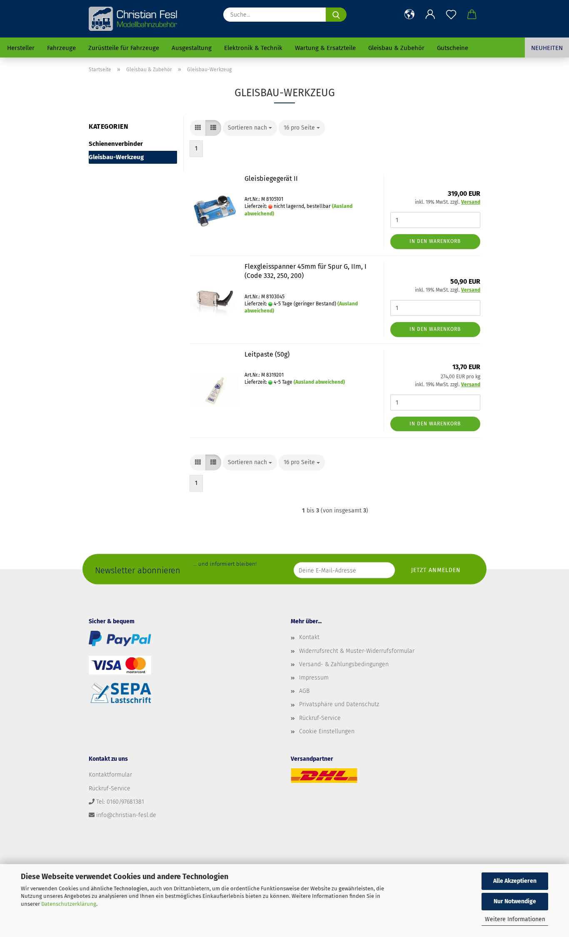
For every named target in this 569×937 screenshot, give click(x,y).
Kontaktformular (110, 774)
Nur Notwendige (515, 901)
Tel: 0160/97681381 (120, 801)
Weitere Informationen (515, 919)
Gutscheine (452, 48)
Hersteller (21, 48)
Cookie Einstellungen (326, 731)
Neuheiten (547, 48)
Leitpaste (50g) (267, 354)
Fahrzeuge (61, 48)
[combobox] (250, 128)
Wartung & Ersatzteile (325, 48)
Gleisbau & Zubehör (396, 48)
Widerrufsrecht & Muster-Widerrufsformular (356, 651)
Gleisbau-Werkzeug (116, 157)
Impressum (314, 677)
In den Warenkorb (435, 241)
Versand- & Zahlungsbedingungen (344, 664)
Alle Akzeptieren (515, 881)
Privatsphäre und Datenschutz (339, 704)
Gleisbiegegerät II (271, 178)
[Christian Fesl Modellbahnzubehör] (134, 18)
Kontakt (309, 637)
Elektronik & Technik (253, 48)
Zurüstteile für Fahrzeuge (123, 48)
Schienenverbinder (116, 143)
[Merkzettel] (451, 14)
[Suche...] (336, 14)
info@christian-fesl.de (126, 815)
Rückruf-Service (320, 718)
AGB (304, 691)
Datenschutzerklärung (68, 904)
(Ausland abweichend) (319, 382)
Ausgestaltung (192, 48)
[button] (409, 14)
